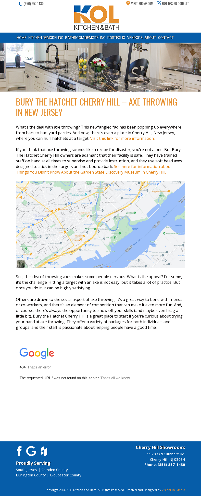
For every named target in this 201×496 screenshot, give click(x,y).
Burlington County (31, 474)
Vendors (135, 38)
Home (21, 38)
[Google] (31, 450)
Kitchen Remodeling (45, 38)
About (150, 38)
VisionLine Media (173, 490)
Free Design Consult (175, 3)
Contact (166, 38)
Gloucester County (65, 474)
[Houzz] (44, 450)
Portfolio (116, 38)
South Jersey (26, 469)
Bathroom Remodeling (85, 38)
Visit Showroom (142, 3)
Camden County (54, 469)
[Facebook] (18, 450)
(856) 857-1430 (34, 3)
